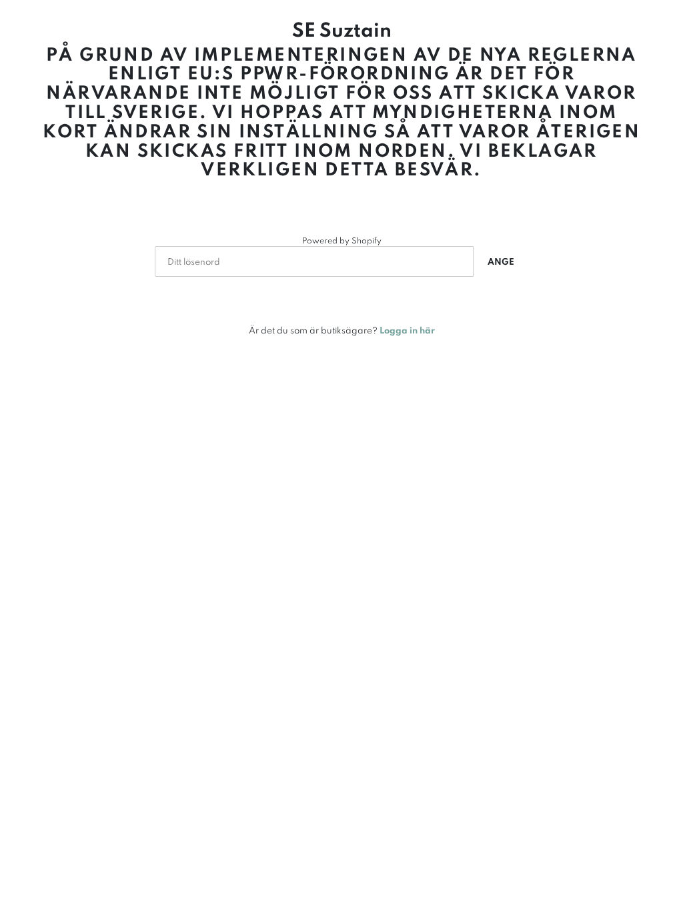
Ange (501, 261)
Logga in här (407, 330)
